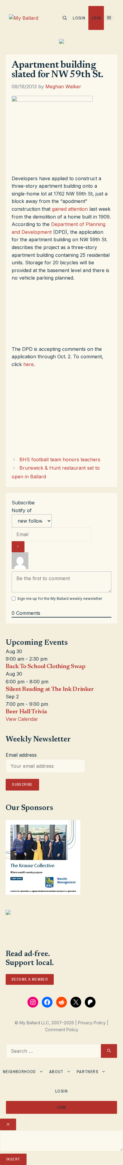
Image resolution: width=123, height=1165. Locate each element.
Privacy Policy (92, 1022)
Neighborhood (19, 1071)
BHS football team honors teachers (59, 459)
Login (79, 18)
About (56, 1071)
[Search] (109, 1051)
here (28, 364)
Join (96, 18)
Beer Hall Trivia (26, 712)
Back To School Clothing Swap (45, 667)
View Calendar (22, 719)
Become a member (30, 979)
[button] (65, 18)
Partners (88, 1071)
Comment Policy (61, 1029)
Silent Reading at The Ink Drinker (50, 689)
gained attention (70, 209)
